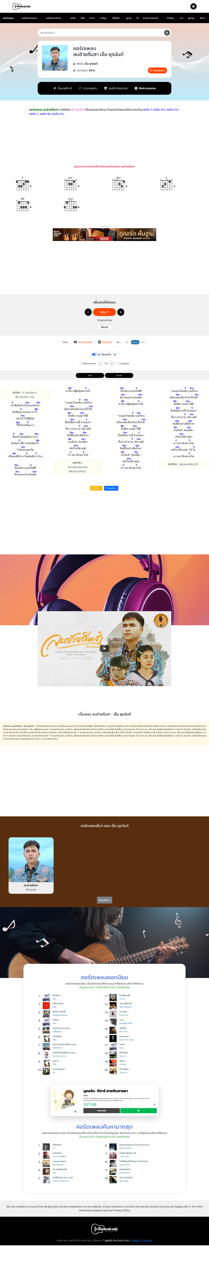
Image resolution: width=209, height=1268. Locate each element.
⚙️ (114, 354)
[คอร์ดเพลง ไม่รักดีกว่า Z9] (47, 1146)
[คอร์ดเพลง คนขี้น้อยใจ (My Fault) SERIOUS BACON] (47, 1179)
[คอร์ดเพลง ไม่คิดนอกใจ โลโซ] (47, 1005)
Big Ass (122, 1056)
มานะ (121, 1019)
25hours (123, 1072)
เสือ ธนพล (123, 1181)
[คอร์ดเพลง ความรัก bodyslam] (113, 1013)
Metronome (89, 363)
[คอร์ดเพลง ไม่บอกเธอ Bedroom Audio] (113, 1038)
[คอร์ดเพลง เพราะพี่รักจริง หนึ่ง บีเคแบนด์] (113, 1005)
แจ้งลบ (136, 1240)
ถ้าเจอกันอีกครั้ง (60, 1169)
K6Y (54, 1172)
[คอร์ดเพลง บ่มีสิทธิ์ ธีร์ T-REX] (113, 1030)
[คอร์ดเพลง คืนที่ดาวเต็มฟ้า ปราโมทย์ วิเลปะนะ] (47, 1013)
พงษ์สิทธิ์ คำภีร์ (125, 1023)
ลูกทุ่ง (128, 18)
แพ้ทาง (122, 1060)
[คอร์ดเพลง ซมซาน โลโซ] (47, 1063)
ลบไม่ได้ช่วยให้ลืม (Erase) (64, 1052)
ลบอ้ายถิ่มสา (31, 885)
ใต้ (137, 18)
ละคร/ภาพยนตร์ (150, 18)
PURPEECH (58, 1047)
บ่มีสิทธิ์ (122, 1028)
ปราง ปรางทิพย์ (59, 1156)
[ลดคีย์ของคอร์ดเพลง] (88, 312)
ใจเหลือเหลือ (124, 995)
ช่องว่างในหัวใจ (126, 1177)
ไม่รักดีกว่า (57, 1144)
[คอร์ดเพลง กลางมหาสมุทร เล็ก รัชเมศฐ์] (47, 1163)
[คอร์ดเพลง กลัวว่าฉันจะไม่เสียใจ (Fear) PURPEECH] (47, 1046)
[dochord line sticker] (104, 1099)
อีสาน (202, 18)
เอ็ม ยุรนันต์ (91, 63)
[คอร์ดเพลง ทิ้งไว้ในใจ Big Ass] (113, 1054)
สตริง (72, 18)
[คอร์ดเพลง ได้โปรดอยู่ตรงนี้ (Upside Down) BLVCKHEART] (113, 1146)
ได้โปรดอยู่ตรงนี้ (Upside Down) (134, 1144)
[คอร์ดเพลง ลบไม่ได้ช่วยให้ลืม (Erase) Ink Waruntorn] (47, 1054)
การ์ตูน (103, 18)
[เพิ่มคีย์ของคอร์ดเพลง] (120, 312)
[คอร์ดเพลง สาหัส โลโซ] (113, 1046)
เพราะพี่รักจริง (125, 1003)
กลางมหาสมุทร (59, 1161)
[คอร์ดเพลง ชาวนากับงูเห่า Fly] (47, 1071)
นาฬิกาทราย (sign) (61, 1028)
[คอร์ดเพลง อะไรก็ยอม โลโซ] (47, 1038)
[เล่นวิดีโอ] (104, 648)
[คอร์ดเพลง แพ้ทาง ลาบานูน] (113, 1063)
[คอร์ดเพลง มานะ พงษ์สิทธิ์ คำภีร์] (113, 1022)
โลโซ (54, 998)
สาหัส (122, 1044)
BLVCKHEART (125, 1148)
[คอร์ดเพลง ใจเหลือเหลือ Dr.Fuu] (113, 997)
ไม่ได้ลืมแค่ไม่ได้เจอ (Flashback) (133, 1161)
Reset (104, 327)
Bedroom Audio (126, 1039)
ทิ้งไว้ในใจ (123, 1052)
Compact (124, 363)
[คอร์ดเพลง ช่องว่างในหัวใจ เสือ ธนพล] (113, 1179)
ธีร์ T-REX (123, 1031)
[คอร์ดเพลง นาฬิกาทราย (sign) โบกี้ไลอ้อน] (47, 1030)
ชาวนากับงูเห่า (59, 1069)
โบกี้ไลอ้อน (57, 1031)
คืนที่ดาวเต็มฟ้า (59, 1011)
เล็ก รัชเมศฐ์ (58, 1164)
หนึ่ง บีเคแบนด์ (125, 1006)
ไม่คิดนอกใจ (58, 1003)
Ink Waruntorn (60, 1056)
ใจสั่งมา (56, 1019)
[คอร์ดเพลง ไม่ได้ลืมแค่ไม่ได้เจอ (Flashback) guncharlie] (113, 1163)
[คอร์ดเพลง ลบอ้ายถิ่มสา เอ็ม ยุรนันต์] (31, 859)
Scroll (119, 375)
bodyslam (124, 1015)
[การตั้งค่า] (193, 6)
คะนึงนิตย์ (57, 1152)
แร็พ (83, 18)
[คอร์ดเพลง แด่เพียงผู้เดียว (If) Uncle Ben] (113, 1155)
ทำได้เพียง (124, 1069)
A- (127, 342)
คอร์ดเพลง (8, 18)
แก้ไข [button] (97, 488)
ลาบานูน (122, 1064)
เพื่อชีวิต (116, 18)
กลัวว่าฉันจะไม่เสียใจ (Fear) (65, 1044)
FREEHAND (124, 1172)
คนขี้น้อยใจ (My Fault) (63, 1177)
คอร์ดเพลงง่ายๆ (29, 18)
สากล (92, 18)
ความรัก (123, 1011)
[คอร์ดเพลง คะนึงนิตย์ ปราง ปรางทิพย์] (47, 1155)
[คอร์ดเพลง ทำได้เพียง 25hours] (113, 1071)
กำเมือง (170, 18)
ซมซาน (56, 1060)
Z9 (54, 1148)
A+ (143, 342)
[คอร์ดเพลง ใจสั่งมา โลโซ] (47, 1022)
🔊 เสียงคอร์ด (104, 354)
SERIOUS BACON (61, 1181)
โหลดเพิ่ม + (105, 900)
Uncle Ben (124, 1156)
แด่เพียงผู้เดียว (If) (127, 1152)
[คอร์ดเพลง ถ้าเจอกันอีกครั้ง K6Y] (47, 1171)
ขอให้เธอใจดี (124, 1169)
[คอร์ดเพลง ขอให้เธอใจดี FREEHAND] (113, 1171)
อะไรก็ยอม (57, 1036)
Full (90, 375)
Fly (54, 1072)
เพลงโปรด (159, 70)
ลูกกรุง (191, 18)
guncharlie (124, 1164)
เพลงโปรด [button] (112, 488)
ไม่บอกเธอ (124, 1036)
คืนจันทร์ (56, 995)
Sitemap (147, 1240)
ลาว (181, 18)
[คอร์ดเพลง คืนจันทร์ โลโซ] (47, 997)
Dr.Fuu (122, 998)
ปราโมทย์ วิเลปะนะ (60, 1015)
